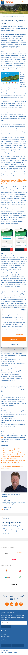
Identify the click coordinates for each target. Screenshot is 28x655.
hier (2, 437)
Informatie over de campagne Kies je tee (14, 453)
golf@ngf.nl (4, 640)
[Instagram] (21, 604)
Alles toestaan (14, 339)
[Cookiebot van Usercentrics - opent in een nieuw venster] (20, 310)
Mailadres (6, 509)
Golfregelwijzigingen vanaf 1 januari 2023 (14, 460)
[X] (16, 604)
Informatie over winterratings (11, 462)
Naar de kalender (18, 645)
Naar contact (6, 645)
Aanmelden (6, 626)
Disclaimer (9, 652)
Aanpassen (13, 344)
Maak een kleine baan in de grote (12, 451)
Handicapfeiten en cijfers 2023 (11, 449)
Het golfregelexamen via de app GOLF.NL (14, 454)
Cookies (3, 652)
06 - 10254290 (7, 507)
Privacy (15, 652)
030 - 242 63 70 (5, 636)
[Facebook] (7, 604)
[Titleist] (14, 584)
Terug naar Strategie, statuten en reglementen (14, 16)
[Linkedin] (11, 604)
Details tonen (19, 334)
